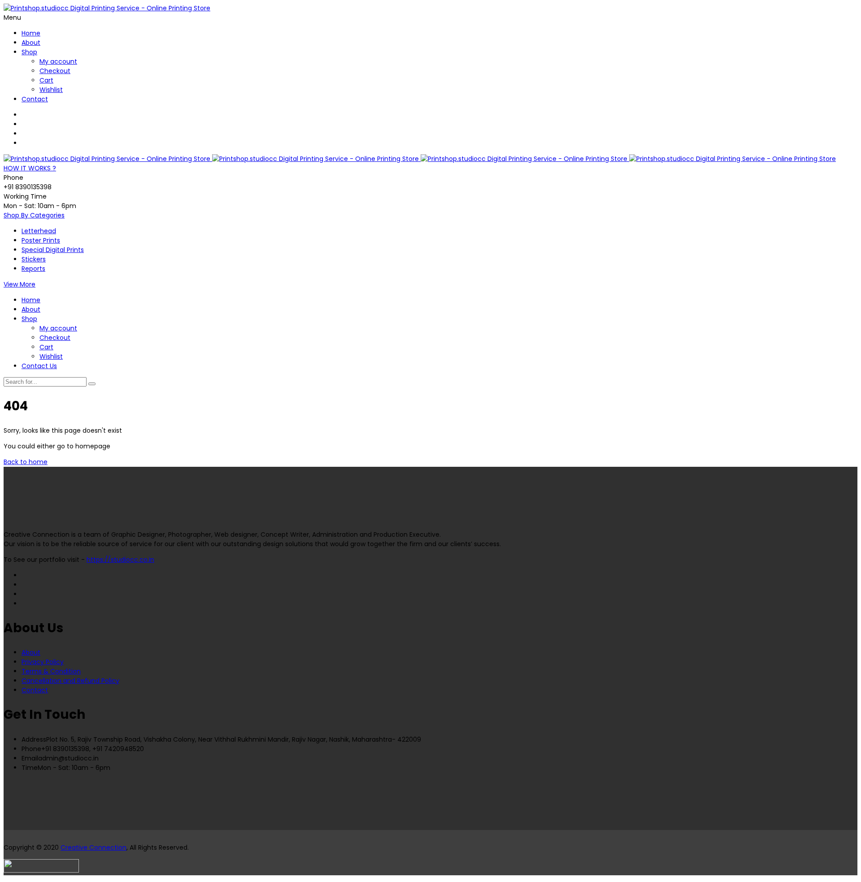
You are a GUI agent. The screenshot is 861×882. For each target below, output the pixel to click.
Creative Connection (93, 847)
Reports (33, 268)
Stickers (34, 259)
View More (19, 284)
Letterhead (39, 230)
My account (58, 61)
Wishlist (51, 89)
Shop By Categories (34, 215)
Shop (29, 52)
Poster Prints (41, 240)
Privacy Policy (43, 661)
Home (31, 33)
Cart (46, 80)
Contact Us (39, 365)
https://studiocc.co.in (120, 559)
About (31, 42)
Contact (35, 99)
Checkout (54, 70)
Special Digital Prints (53, 249)
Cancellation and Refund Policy (70, 680)
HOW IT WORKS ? (30, 168)
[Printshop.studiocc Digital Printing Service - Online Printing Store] (107, 8)
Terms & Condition (51, 671)
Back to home (26, 461)
